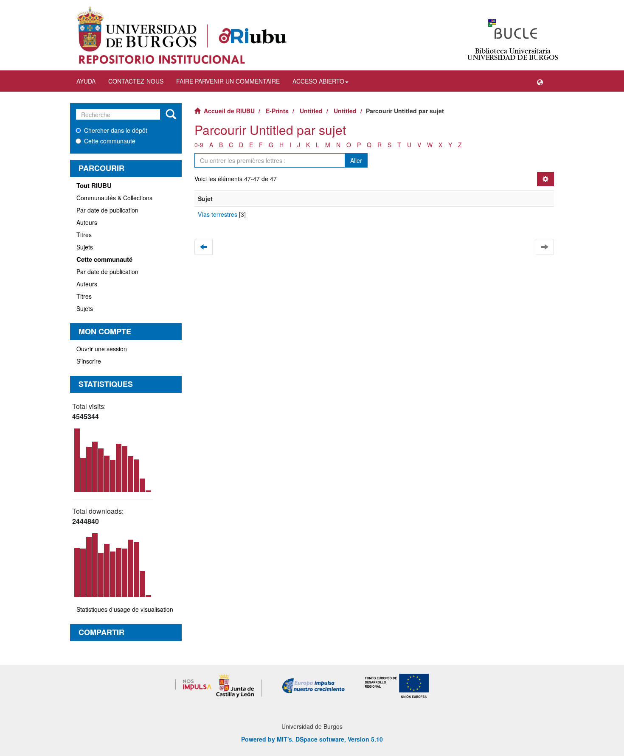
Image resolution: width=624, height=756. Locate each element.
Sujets (84, 247)
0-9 (198, 144)
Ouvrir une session (101, 348)
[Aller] (171, 114)
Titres (84, 234)
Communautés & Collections (114, 197)
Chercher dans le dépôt (115, 130)
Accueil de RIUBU (229, 110)
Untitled (311, 110)
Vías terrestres (217, 214)
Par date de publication (107, 210)
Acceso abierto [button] (318, 81)
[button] (540, 81)
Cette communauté (109, 141)
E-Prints (277, 110)
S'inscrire (88, 361)
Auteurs (86, 222)
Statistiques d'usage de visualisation (124, 609)
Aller (356, 160)
